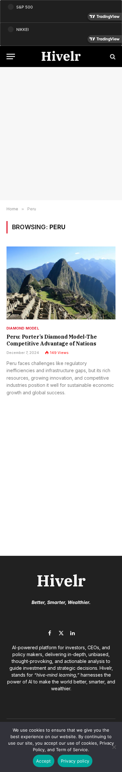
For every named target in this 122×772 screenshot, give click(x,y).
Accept (43, 761)
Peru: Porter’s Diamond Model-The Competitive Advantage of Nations (52, 340)
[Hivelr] (61, 56)
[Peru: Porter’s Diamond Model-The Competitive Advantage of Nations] (61, 282)
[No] (114, 747)
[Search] (112, 56)
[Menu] (11, 56)
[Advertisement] (61, 134)
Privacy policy (75, 761)
